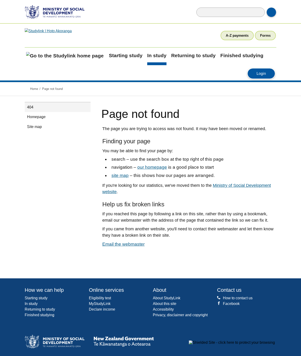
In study (156, 55)
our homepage (152, 167)
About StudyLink (166, 298)
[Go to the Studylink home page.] (62, 35)
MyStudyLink (100, 304)
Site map (34, 127)
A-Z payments (237, 35)
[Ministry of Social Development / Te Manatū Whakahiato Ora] (51, 11)
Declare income (102, 309)
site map (120, 175)
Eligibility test (100, 298)
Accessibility (163, 309)
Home (34, 89)
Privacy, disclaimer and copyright (180, 315)
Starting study (126, 55)
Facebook (231, 304)
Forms (265, 35)
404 (30, 107)
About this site (164, 304)
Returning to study (193, 55)
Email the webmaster (123, 244)
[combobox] (230, 12)
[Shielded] (231, 342)
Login (265, 73)
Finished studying (241, 55)
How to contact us (238, 298)
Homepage (36, 117)
